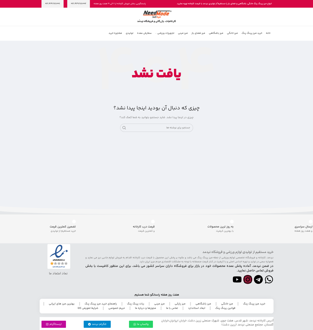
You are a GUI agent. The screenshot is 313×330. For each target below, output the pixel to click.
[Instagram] (247, 279)
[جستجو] (124, 128)
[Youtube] (237, 279)
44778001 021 (52, 3)
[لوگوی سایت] (156, 17)
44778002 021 (78, 3)
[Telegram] (258, 279)
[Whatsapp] (269, 279)
